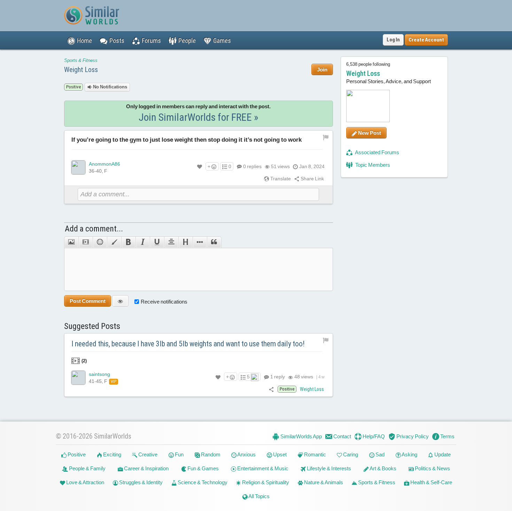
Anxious (246, 454)
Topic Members (372, 165)
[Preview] (120, 301)
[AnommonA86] (78, 167)
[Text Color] (114, 242)
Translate (280, 178)
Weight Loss (81, 69)
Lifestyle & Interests (328, 468)
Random (210, 454)
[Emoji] (100, 242)
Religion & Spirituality (265, 482)
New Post (369, 133)
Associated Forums (376, 152)
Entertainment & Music (262, 468)
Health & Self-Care (430, 482)
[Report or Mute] (326, 137)
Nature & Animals (323, 482)
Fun (179, 454)
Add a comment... (94, 229)
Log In (393, 40)
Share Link (312, 178)
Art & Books (382, 468)
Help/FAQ (373, 436)
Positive (76, 454)
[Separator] (200, 242)
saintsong (99, 374)
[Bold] (128, 242)
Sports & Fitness (81, 60)
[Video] (85, 242)
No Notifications (109, 86)
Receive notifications (164, 302)
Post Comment (88, 301)
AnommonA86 (104, 164)
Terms (447, 436)
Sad (379, 454)
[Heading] (185, 242)
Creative (147, 454)
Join (322, 69)
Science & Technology (202, 482)
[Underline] (157, 242)
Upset (279, 454)
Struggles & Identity (140, 482)
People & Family (87, 468)
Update (442, 454)
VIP (113, 381)
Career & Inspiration (146, 468)
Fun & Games (202, 468)
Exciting (111, 454)
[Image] (71, 242)
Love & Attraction (84, 482)
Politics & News (432, 468)
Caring (350, 454)
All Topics (259, 496)
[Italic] (142, 242)
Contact (341, 436)
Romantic (314, 454)
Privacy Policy (412, 436)
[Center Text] (171, 242)
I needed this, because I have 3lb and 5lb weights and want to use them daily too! (188, 343)
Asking (409, 454)
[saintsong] (78, 378)
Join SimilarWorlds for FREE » (198, 117)
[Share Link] (271, 389)
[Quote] (214, 242)
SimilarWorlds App (300, 436)
